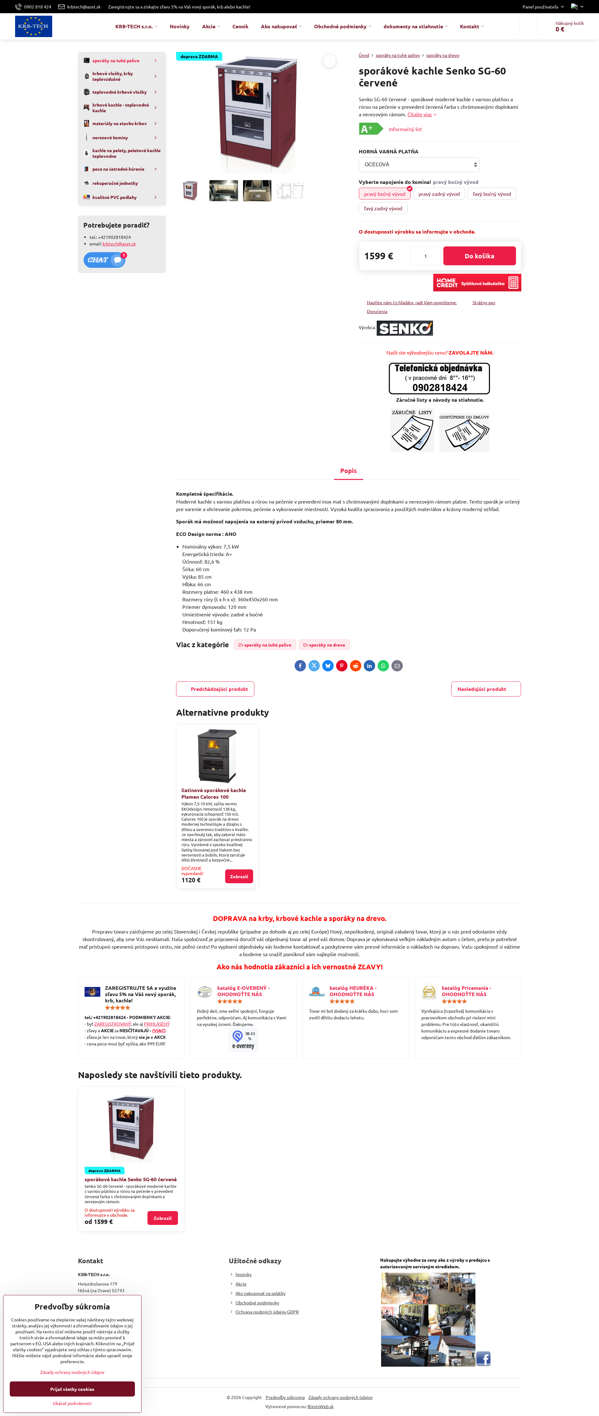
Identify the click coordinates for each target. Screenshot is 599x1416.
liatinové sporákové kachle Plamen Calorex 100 (213, 793)
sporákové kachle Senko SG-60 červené (131, 1179)
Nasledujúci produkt (482, 689)
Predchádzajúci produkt (219, 689)
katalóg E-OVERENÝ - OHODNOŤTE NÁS (243, 990)
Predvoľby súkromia (285, 1397)
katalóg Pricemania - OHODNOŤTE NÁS (466, 990)
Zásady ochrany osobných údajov (340, 1397)
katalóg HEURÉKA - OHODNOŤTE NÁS (353, 990)
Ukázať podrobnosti (72, 1403)
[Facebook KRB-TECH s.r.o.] (483, 1365)
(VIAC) (159, 1030)
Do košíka (479, 256)
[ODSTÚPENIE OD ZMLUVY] (464, 449)
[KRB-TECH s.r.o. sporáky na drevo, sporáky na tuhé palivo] (243, 1040)
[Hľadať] (528, 26)
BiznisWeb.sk (321, 1406)
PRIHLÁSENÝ (156, 1024)
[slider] (117, 1007)
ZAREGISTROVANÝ (112, 1024)
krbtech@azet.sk (119, 243)
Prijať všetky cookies (72, 1389)
